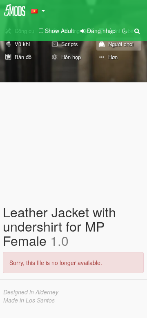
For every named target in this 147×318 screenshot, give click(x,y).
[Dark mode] (124, 30)
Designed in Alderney (30, 292)
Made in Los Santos (29, 300)
